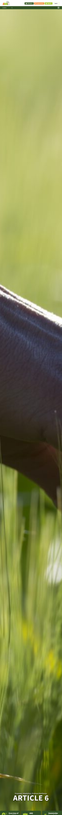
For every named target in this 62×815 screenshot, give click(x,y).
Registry (49, 3)
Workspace (30, 3)
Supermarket (39, 3)
